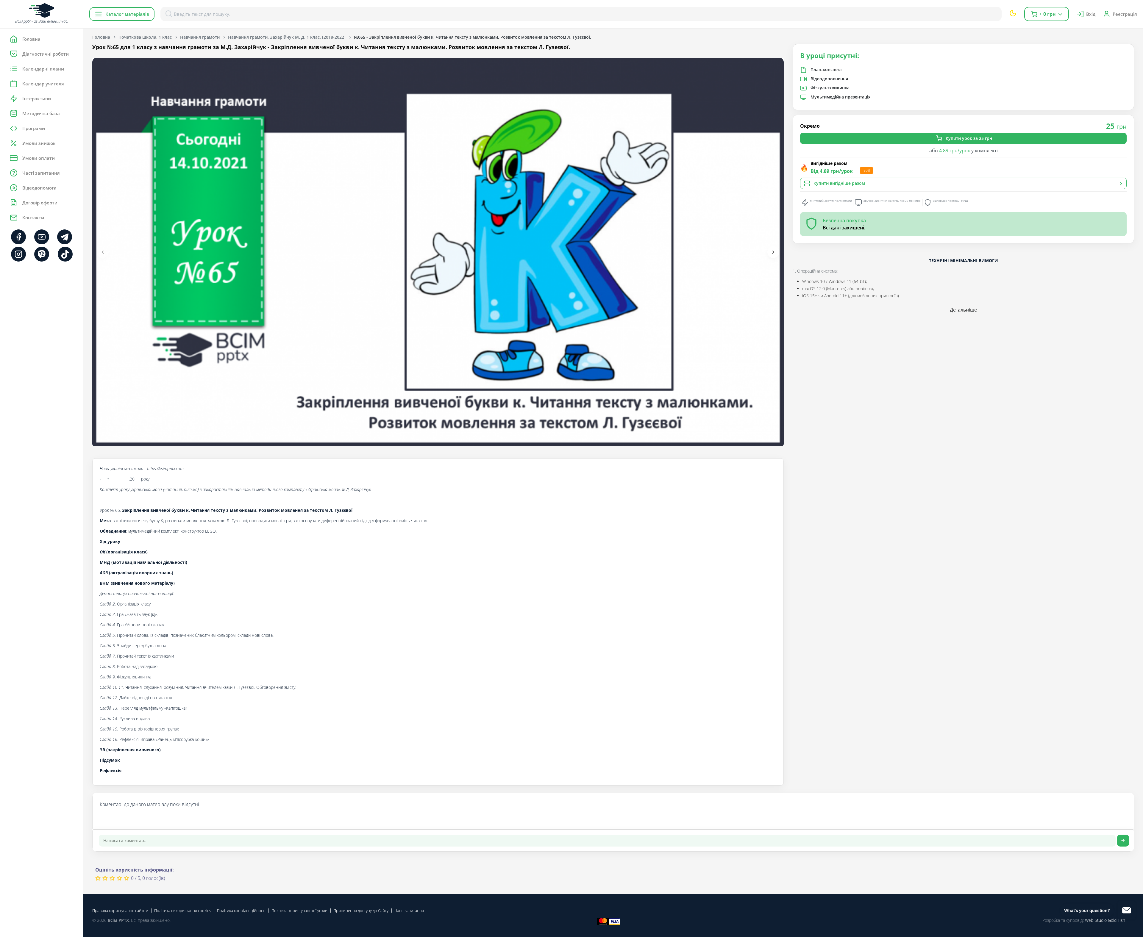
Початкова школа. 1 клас (145, 37)
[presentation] (103, 252)
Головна (101, 37)
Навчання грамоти (200, 37)
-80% (866, 170)
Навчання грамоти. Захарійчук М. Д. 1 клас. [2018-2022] (287, 37)
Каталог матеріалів (127, 14)
